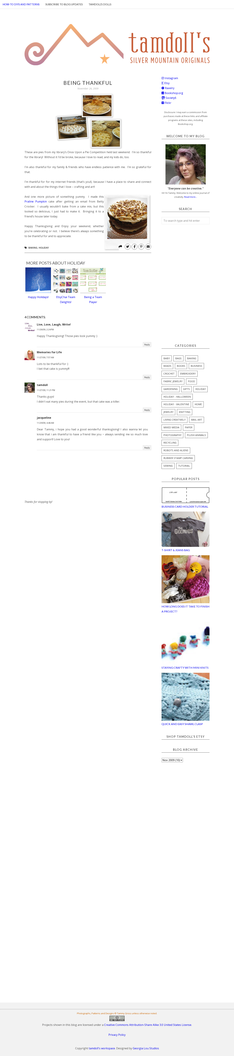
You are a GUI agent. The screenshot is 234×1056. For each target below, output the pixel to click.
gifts (186, 389)
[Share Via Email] (148, 247)
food (191, 381)
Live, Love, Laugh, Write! (54, 324)
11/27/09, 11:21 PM (46, 390)
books (181, 365)
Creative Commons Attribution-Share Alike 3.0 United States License (147, 1025)
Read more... (190, 196)
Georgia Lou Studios (146, 1048)
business (196, 365)
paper (188, 427)
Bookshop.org (173, 93)
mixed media (171, 427)
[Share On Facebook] (134, 247)
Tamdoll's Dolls (100, 4)
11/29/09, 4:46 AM (45, 422)
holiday (44, 247)
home (198, 404)
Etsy (167, 83)
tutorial (184, 465)
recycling (169, 442)
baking (32, 247)
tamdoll (42, 385)
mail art (196, 419)
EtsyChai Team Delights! (65, 299)
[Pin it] (141, 247)
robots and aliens (175, 450)
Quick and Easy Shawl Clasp (182, 724)
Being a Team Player (93, 299)
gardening (170, 389)
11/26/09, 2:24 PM (45, 329)
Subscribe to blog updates (64, 4)
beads (167, 365)
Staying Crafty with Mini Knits (185, 667)
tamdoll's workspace (102, 1048)
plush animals (196, 435)
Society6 (170, 98)
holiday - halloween (177, 396)
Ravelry (169, 88)
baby (166, 358)
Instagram (171, 78)
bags (178, 358)
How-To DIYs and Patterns (21, 4)
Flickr (167, 103)
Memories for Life (49, 352)
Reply (147, 344)
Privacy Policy (117, 1035)
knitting (184, 412)
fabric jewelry (172, 381)
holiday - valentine (176, 404)
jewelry (168, 412)
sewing (168, 465)
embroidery (188, 373)
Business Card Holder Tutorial (185, 506)
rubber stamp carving (178, 458)
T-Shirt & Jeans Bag (176, 550)
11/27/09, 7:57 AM (45, 357)
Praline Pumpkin (35, 201)
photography (172, 435)
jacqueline (44, 418)
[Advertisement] (50, 525)
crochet (169, 373)
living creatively (174, 419)
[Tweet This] (128, 247)
